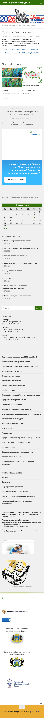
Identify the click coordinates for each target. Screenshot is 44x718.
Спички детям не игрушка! (16, 256)
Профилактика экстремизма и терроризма (21, 438)
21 (28, 220)
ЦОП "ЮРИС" (34, 712)
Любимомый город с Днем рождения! (20, 263)
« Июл (4, 229)
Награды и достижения (12, 423)
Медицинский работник (12, 487)
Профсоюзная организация (14, 400)
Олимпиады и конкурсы (13, 419)
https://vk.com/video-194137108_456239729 (22, 53)
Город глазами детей (13, 271)
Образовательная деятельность (16, 362)
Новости (6, 26)
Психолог (6, 482)
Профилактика (8, 390)
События (31, 26)
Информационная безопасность (16, 442)
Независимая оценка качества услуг (18, 452)
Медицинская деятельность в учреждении (21, 414)
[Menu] (41, 2)
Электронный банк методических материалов (17, 502)
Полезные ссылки (10, 447)
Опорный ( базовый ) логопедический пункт (21, 395)
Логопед (5, 477)
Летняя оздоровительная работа (16, 409)
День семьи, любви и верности (17, 296)
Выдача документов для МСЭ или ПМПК (20, 357)
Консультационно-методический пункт (20, 366)
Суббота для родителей (12, 404)
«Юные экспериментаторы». (10, 92)
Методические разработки (13, 385)
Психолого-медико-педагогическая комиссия (18, 462)
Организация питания (12, 371)
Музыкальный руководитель (15, 491)
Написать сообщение (15, 180)
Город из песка (10, 278)
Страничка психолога (11, 381)
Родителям (7, 433)
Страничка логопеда (11, 376)
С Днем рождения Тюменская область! (21, 248)
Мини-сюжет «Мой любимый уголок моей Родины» (30, 87)
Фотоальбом (7, 428)
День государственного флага (17, 241)
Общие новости (18, 26)
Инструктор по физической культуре (18, 496)
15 (34, 217)
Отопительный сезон (11, 457)
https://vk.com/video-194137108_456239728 (22, 49)
